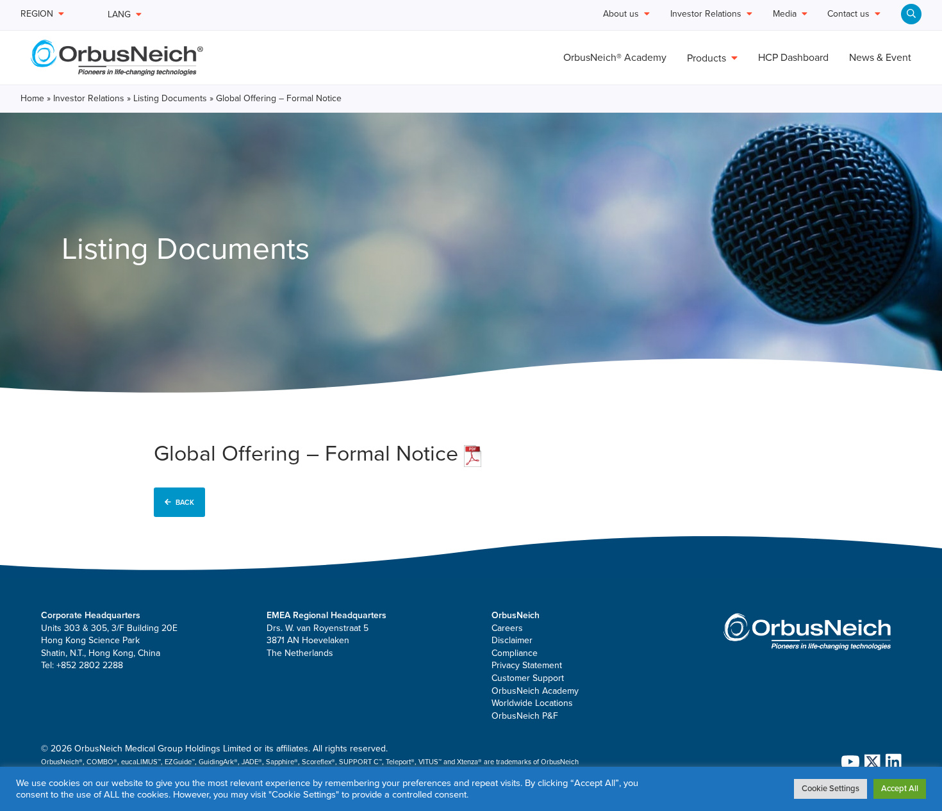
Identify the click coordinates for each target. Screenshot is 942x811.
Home (32, 98)
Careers (507, 628)
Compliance (515, 653)
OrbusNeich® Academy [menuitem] (614, 57)
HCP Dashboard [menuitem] (793, 57)
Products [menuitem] (706, 58)
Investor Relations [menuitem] (705, 14)
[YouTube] (847, 762)
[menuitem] (911, 14)
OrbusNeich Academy (535, 690)
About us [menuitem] (621, 14)
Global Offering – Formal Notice (309, 454)
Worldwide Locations (532, 703)
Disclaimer (512, 640)
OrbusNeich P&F (525, 715)
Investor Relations (88, 98)
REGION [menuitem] (37, 14)
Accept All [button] (899, 788)
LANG (119, 14)
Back (185, 502)
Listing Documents (170, 98)
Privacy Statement (527, 665)
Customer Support (528, 678)
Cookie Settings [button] (830, 788)
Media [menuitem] (785, 14)
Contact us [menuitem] (848, 14)
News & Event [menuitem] (880, 57)
